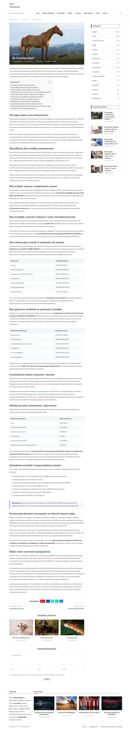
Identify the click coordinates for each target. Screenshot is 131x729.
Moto (98, 13)
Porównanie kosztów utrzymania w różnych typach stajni (32, 106)
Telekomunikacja (105, 76)
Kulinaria (105, 85)
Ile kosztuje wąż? (72, 638)
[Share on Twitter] (52, 601)
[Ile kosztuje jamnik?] (47, 627)
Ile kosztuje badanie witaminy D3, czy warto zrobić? (111, 129)
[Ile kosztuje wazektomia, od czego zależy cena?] (97, 142)
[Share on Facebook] (48, 601)
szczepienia (43, 384)
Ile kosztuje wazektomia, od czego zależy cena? (111, 142)
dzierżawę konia (49, 558)
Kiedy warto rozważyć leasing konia (24, 108)
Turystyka (105, 72)
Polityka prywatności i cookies (111, 727)
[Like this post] (43, 601)
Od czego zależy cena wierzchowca (23, 85)
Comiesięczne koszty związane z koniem (25, 99)
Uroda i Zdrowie (48, 13)
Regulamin (93, 727)
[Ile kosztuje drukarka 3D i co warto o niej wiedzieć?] (97, 154)
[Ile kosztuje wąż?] (72, 627)
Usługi (105, 13)
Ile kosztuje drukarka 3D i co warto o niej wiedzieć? (110, 155)
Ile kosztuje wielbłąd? (66, 712)
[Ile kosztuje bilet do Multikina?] (111, 703)
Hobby (70, 13)
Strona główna (13, 19)
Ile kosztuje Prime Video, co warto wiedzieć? (110, 168)
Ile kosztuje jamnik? (46, 638)
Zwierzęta (25, 19)
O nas (85, 727)
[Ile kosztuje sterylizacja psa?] (21, 627)
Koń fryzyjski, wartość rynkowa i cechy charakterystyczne (31, 92)
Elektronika (88, 13)
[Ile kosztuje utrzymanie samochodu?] (44, 703)
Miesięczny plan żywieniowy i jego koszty (26, 101)
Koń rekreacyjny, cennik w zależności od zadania (28, 94)
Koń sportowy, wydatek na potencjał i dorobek (27, 97)
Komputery (61, 13)
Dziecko (105, 94)
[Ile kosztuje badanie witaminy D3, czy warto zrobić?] (97, 130)
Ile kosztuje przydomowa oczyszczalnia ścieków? (109, 116)
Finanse (78, 13)
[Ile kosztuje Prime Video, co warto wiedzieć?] (97, 169)
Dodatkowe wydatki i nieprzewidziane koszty (27, 104)
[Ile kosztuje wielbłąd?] (66, 703)
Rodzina (105, 90)
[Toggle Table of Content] (49, 82)
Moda (105, 81)
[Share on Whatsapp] (57, 601)
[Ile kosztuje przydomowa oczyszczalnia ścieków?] (97, 115)
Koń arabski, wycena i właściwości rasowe (26, 90)
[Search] (121, 13)
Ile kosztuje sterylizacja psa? (21, 638)
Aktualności (105, 98)
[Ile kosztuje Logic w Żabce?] (89, 703)
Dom (37, 13)
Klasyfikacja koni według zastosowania (25, 87)
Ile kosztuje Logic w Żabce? (89, 712)
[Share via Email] (61, 601)
